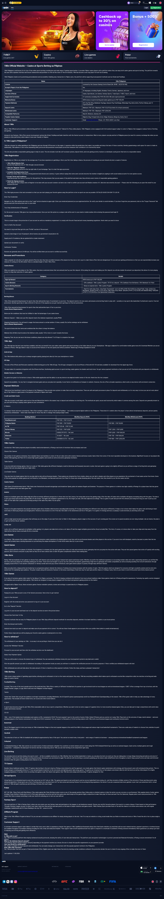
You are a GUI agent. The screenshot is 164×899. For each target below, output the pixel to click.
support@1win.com (92, 120)
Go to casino (109, 45)
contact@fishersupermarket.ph (28, 871)
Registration (143, 45)
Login (146, 7)
